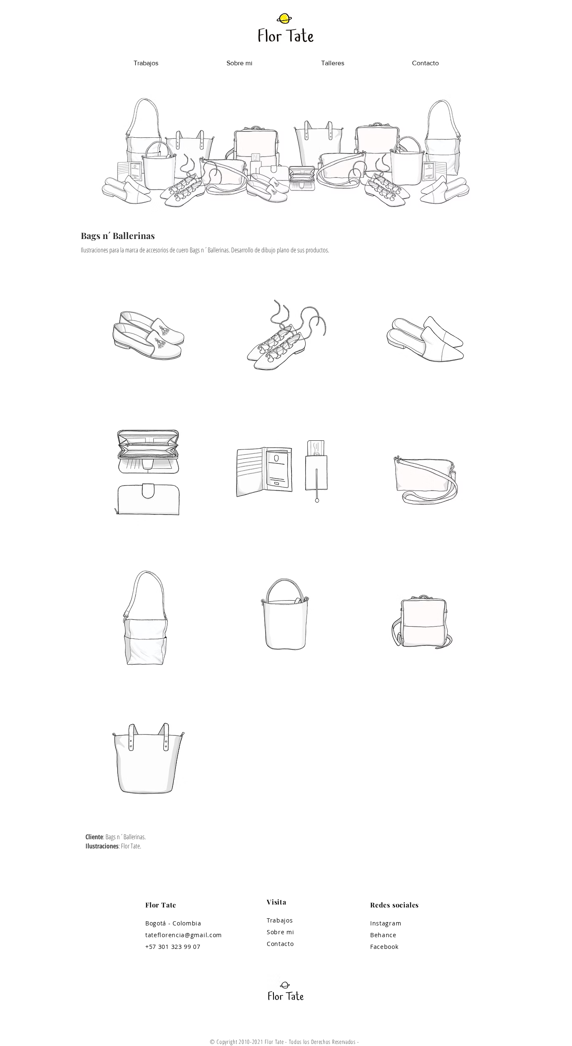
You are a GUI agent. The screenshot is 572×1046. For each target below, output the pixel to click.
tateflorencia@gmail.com (183, 935)
